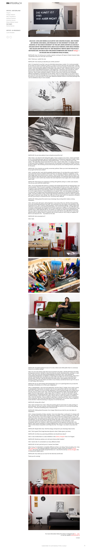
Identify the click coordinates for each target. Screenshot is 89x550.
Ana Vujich (9, 24)
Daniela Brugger (72, 449)
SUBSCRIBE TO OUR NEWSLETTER (52, 546)
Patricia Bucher (10, 26)
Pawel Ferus (33, 448)
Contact (64, 546)
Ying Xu (8, 12)
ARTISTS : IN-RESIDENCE (13, 30)
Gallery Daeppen (60, 436)
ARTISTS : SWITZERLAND (13, 10)
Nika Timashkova (11, 16)
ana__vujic (77, 534)
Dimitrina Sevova (10, 20)
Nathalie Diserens (11, 18)
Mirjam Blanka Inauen (12, 22)
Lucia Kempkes (10, 32)
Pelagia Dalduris (10, 14)
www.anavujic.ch (75, 535)
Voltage (75, 50)
